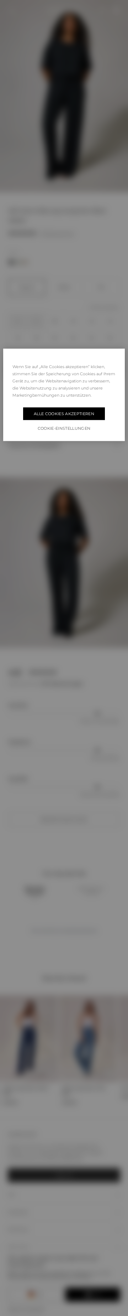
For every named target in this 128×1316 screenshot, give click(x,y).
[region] (64, 395)
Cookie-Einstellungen (64, 427)
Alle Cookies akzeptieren (64, 413)
